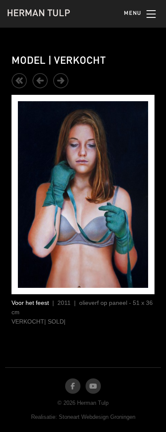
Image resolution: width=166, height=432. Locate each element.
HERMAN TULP (38, 13)
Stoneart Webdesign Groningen (97, 417)
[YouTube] (93, 386)
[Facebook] (72, 386)
